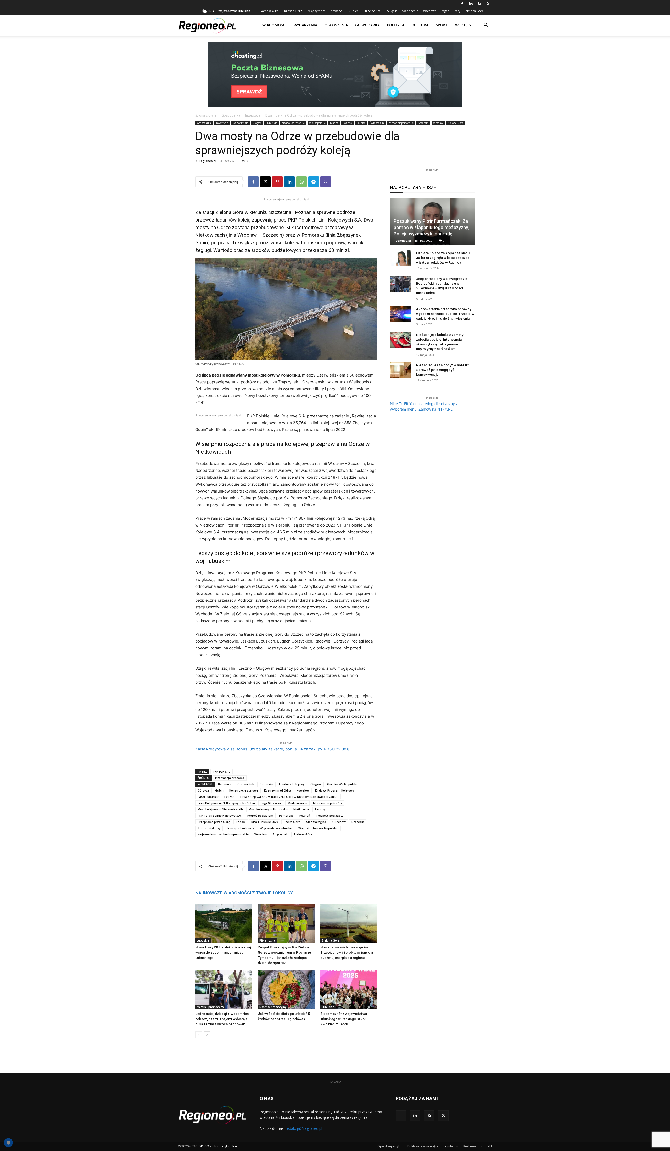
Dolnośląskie (240, 123)
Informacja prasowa (229, 778)
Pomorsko (286, 815)
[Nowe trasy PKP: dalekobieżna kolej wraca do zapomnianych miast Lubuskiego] (223, 923)
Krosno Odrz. (293, 11)
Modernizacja (297, 803)
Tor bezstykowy (209, 828)
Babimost (225, 784)
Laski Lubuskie (208, 797)
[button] (485, 25)
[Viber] (325, 181)
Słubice (353, 11)
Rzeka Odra (292, 822)
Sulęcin (392, 11)
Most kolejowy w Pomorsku (268, 809)
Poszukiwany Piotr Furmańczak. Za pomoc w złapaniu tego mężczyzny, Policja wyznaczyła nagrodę (431, 227)
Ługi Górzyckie (271, 803)
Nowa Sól (337, 11)
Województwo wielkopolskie (318, 828)
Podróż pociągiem (260, 815)
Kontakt (486, 1146)
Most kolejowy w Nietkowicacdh (220, 809)
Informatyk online (225, 1146)
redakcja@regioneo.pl (304, 1128)
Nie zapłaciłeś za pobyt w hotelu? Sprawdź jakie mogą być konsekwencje (442, 370)
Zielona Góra (474, 11)
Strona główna (205, 115)
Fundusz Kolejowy (292, 784)
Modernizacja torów (327, 803)
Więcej (461, 25)
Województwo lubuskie (276, 828)
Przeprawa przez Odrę (214, 822)
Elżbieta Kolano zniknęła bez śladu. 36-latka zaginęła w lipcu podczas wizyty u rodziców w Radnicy (443, 257)
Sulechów (339, 822)
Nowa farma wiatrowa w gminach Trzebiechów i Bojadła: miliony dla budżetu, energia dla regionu (346, 952)
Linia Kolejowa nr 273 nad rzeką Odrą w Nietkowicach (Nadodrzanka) (289, 797)
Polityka (395, 25)
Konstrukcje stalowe (243, 790)
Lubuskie (271, 123)
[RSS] (479, 3)
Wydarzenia (305, 25)
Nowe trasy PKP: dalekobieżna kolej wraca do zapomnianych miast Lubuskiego (223, 952)
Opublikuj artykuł (390, 1146)
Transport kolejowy (240, 828)
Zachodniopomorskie (401, 123)
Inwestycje (252, 115)
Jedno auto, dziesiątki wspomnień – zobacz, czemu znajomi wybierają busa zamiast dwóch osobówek (223, 1019)
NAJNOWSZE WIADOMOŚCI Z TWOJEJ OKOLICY (244, 892)
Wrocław (438, 123)
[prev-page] (198, 1034)
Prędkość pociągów (329, 815)
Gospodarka (367, 25)
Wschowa (429, 11)
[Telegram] (313, 181)
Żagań (445, 11)
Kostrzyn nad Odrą (277, 790)
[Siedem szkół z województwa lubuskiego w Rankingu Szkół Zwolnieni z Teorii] (348, 989)
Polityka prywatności (422, 1146)
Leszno (334, 123)
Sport (442, 25)
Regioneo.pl (207, 161)
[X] (488, 3)
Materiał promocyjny (210, 1007)
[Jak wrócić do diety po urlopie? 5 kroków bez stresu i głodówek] (286, 989)
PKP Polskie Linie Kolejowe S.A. (220, 815)
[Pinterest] (277, 181)
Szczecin (423, 123)
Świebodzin (410, 11)
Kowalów (303, 790)
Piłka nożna (267, 940)
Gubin (219, 790)
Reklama (469, 1146)
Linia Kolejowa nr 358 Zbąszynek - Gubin (226, 803)
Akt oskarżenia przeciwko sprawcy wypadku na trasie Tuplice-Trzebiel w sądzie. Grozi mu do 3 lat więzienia (445, 313)
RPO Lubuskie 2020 (264, 822)
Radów (240, 822)
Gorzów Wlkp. (269, 11)
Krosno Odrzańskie (293, 123)
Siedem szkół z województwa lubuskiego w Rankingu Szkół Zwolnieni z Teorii (343, 1019)
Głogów (257, 123)
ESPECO (203, 1146)
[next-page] (207, 1034)
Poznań (347, 123)
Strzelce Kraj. (373, 11)
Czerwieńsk (245, 784)
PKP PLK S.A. (221, 771)
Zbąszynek (280, 834)
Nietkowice (301, 809)
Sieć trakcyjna (316, 822)
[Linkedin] (471, 3)
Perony (320, 809)
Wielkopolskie (317, 123)
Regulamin (450, 1146)
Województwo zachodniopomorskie (223, 834)
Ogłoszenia (336, 25)
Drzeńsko (266, 784)
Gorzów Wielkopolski (342, 784)
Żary (457, 11)
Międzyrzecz (317, 11)
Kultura (420, 25)
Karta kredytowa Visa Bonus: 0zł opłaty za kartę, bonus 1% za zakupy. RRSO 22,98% (272, 748)
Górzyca (203, 790)
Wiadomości (274, 25)
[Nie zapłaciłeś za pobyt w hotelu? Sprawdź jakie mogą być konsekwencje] (400, 370)
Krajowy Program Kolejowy (334, 790)
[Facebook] (462, 3)
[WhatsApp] (301, 181)
